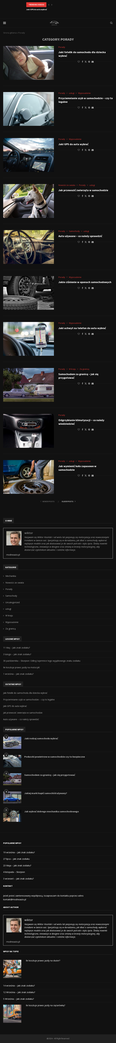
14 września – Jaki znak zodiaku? (19, 985)
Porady (8, 589)
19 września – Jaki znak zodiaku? (19, 852)
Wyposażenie (11, 622)
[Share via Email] (93, 61)
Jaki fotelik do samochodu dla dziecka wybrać (25, 692)
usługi (8, 608)
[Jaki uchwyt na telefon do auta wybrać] (28, 339)
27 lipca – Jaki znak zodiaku (16, 858)
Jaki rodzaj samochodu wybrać (41, 738)
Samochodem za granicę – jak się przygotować (49, 774)
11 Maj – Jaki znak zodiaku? (16, 647)
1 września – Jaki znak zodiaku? (18, 673)
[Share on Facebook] (82, 61)
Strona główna (9, 32)
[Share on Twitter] (86, 61)
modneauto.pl (13, 554)
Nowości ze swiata (14, 582)
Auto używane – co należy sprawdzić (80, 236)
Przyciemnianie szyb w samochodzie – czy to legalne (29, 699)
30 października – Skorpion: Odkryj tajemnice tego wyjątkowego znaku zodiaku (41, 660)
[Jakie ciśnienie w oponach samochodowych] (28, 293)
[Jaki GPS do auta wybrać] (28, 155)
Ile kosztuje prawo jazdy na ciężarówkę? (45, 1005)
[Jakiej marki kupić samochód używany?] (12, 797)
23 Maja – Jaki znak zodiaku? (17, 865)
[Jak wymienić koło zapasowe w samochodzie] (28, 477)
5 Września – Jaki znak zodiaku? (18, 998)
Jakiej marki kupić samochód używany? (45, 793)
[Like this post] (79, 61)
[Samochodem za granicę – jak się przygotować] (28, 385)
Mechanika (10, 576)
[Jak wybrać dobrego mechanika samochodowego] (12, 816)
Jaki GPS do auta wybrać (73, 144)
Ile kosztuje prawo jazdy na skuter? (43, 960)
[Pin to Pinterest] (89, 61)
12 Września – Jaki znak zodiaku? (19, 992)
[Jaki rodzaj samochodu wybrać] (12, 743)
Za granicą (10, 628)
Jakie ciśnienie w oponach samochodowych (84, 282)
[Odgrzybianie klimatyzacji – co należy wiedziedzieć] (28, 431)
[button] (49, 4)
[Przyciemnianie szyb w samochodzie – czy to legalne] (28, 109)
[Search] (111, 23)
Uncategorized (12, 602)
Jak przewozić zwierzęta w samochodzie (43, 9)
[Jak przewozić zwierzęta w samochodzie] (28, 201)
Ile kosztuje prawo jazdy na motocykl (21, 667)
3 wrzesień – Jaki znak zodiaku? (18, 878)
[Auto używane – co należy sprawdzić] (28, 247)
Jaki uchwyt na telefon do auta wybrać (82, 328)
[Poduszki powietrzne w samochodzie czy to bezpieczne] (12, 761)
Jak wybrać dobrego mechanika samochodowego (51, 811)
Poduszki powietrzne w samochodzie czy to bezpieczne (54, 756)
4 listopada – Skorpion (14, 872)
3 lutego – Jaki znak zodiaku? (17, 654)
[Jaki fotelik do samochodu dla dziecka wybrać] (28, 63)
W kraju (9, 615)
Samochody (11, 595)
